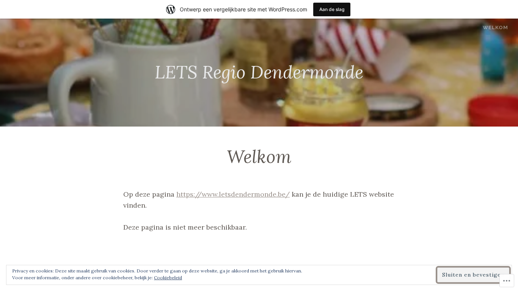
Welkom (495, 27)
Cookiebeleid (168, 277)
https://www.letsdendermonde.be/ (233, 194)
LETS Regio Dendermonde (259, 72)
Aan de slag (331, 9)
